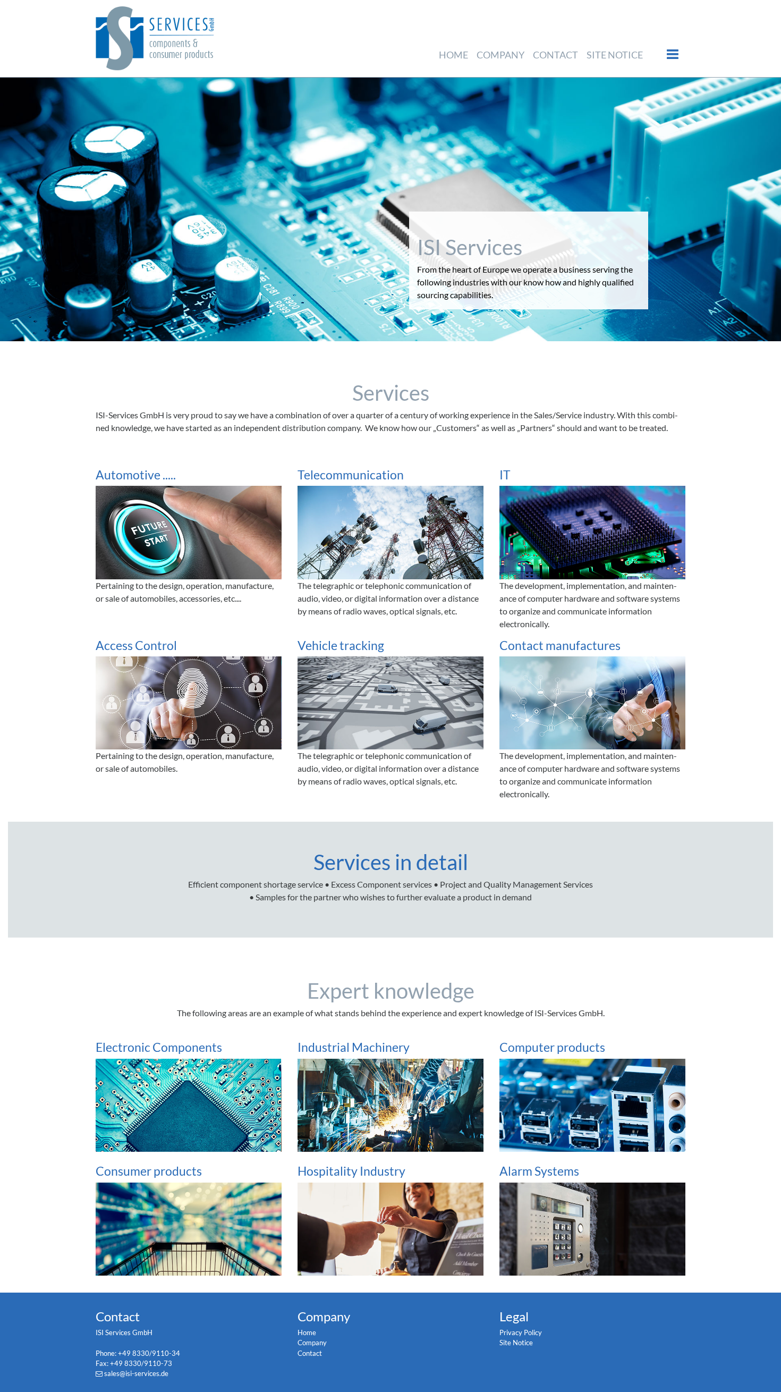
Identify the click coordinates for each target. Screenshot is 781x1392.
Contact (555, 55)
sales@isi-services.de (136, 1373)
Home (453, 55)
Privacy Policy (520, 1332)
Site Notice (615, 55)
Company (500, 55)
